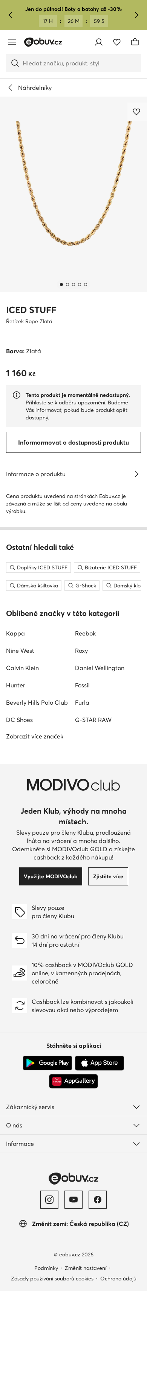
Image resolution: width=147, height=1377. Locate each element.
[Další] (136, 15)
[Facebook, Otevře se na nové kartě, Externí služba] (98, 1200)
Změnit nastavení (85, 1268)
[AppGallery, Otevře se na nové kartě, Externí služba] (73, 1081)
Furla (82, 702)
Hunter (15, 685)
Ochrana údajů (118, 1278)
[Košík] (135, 42)
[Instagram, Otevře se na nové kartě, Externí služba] (49, 1200)
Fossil (82, 685)
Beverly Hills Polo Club (37, 702)
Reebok (85, 633)
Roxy (81, 650)
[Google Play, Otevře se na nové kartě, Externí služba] (47, 1063)
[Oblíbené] (117, 42)
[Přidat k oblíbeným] (137, 112)
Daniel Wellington (99, 668)
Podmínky (46, 1268)
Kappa (15, 633)
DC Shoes (19, 719)
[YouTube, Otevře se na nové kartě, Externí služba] (73, 1200)
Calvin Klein (22, 668)
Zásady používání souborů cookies (52, 1278)
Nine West (20, 650)
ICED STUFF (31, 309)
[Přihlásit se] (99, 42)
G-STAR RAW (93, 719)
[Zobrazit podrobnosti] (136, 474)
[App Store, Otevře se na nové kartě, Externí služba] (99, 1063)
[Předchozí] (11, 15)
